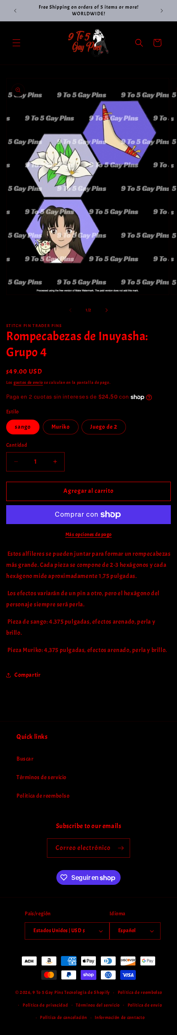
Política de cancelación (63, 1017)
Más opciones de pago (88, 534)
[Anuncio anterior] (15, 11)
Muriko (60, 426)
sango (23, 426)
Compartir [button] (27, 674)
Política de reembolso (140, 992)
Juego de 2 (103, 426)
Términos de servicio (41, 777)
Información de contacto (119, 1017)
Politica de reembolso (43, 795)
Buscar (25, 758)
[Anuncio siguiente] (162, 11)
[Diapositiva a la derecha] (107, 310)
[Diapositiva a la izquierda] (70, 310)
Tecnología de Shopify (87, 992)
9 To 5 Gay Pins (48, 992)
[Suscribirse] (121, 848)
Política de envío (145, 1005)
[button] (16, 43)
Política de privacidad (45, 1005)
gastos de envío (28, 382)
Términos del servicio (98, 1005)
